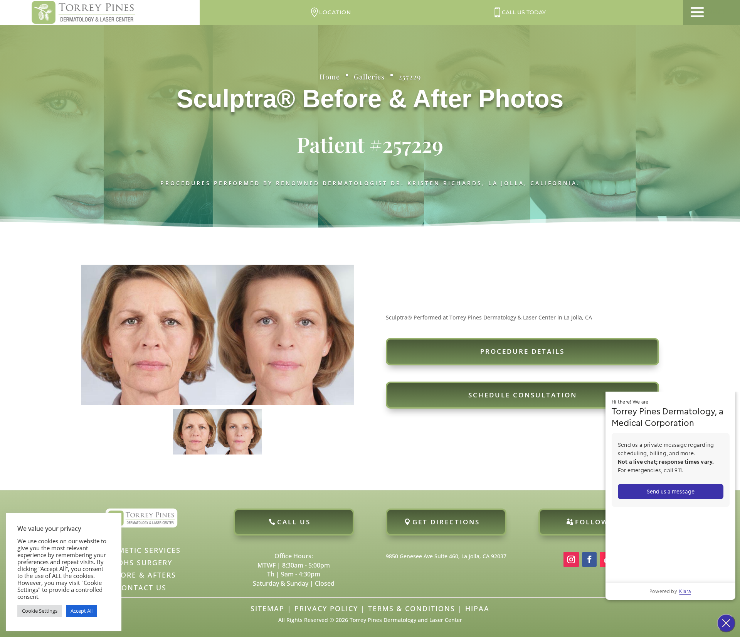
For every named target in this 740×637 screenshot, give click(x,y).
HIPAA (477, 608)
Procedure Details (522, 351)
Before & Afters (141, 575)
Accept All (81, 610)
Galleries (369, 76)
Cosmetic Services (141, 550)
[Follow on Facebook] (589, 559)
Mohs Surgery (141, 562)
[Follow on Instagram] (571, 559)
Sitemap (267, 608)
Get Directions (446, 521)
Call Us (294, 521)
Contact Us (141, 587)
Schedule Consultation (522, 394)
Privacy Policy (326, 608)
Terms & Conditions (411, 608)
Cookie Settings (39, 610)
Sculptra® (236, 98)
